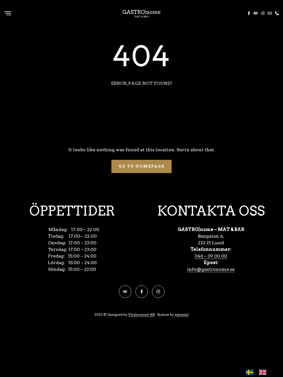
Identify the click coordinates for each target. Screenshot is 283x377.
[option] (264, 372)
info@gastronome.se (211, 269)
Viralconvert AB (141, 314)
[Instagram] (158, 291)
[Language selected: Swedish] (259, 372)
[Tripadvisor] (125, 291)
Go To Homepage (141, 166)
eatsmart (182, 314)
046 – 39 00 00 (211, 256)
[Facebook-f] (141, 291)
